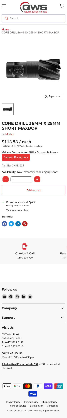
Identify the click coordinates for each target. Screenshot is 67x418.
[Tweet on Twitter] (11, 223)
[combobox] (33, 18)
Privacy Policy (13, 401)
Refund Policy (31, 401)
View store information (17, 210)
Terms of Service (17, 405)
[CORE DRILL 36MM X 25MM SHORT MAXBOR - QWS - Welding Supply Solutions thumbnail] (7, 109)
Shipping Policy (49, 401)
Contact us (52, 405)
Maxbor (9, 134)
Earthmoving (36, 405)
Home (5, 29)
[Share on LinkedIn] (18, 223)
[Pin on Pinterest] (25, 223)
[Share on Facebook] (4, 223)
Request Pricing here (16, 157)
